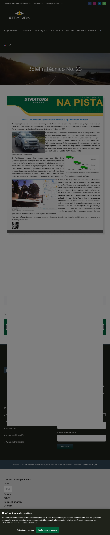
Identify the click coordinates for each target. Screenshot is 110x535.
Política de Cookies (30, 523)
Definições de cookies (25, 530)
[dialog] (55, 522)
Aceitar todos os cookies (47, 530)
